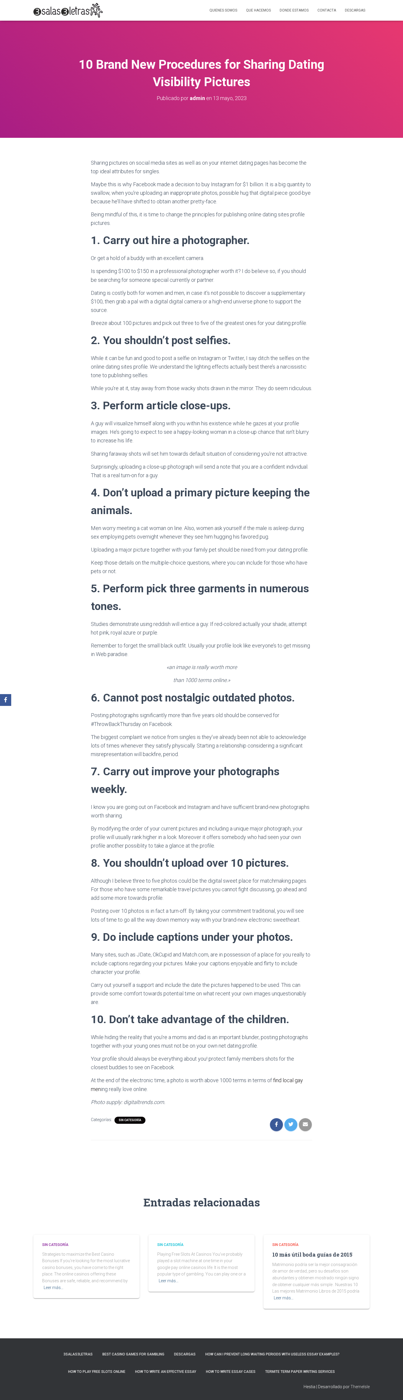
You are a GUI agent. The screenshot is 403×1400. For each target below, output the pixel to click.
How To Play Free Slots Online (96, 1372)
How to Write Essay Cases (230, 1372)
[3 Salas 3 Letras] (68, 10)
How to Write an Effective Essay (165, 1372)
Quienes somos (223, 10)
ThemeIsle (360, 1386)
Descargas (355, 10)
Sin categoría (130, 1120)
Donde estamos (294, 10)
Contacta (326, 10)
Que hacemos (258, 10)
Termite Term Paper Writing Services (300, 1372)
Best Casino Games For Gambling (133, 1354)
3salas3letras (78, 1354)
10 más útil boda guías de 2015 (312, 1254)
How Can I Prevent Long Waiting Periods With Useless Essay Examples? (272, 1354)
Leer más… (53, 1287)
